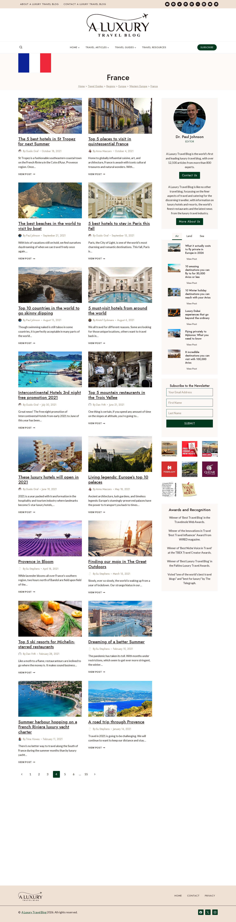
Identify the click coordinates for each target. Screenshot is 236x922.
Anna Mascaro (104, 151)
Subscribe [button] (207, 47)
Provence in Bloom (35, 561)
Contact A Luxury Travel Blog (85, 4)
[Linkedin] (186, 4)
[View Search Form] (20, 47)
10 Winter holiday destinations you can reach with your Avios (197, 294)
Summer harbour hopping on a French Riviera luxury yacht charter (47, 727)
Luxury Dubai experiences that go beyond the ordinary (197, 314)
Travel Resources (154, 47)
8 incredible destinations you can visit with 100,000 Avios (197, 357)
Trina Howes (33, 739)
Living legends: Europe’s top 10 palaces (118, 479)
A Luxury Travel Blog (34, 912)
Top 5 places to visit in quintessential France (109, 141)
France (154, 86)
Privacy (210, 895)
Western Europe (138, 86)
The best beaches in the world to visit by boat (49, 225)
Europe (122, 86)
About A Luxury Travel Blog (39, 4)
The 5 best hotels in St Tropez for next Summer (46, 141)
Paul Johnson (33, 235)
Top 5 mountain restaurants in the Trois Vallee (116, 394)
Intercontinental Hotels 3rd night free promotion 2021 (49, 394)
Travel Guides (95, 86)
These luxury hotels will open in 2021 (48, 479)
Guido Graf (32, 151)
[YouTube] (210, 4)
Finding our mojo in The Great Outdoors (117, 564)
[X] (208, 912)
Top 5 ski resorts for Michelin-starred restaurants (46, 644)
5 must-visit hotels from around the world (117, 310)
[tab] (177, 236)
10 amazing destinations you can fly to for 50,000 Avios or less (197, 272)
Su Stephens (33, 569)
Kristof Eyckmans (105, 320)
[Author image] (20, 151)
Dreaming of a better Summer (116, 642)
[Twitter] (179, 4)
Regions (110, 86)
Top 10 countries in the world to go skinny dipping (48, 310)
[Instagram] (204, 4)
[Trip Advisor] (198, 4)
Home (81, 86)
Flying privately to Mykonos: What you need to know (197, 335)
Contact (193, 895)
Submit (189, 423)
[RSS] (216, 4)
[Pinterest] (192, 4)
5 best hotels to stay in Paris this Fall (119, 225)
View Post (26, 174)
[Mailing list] (167, 4)
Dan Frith (101, 405)
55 (86, 774)
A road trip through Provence (116, 722)
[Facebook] (173, 4)
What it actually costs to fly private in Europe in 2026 (198, 249)
